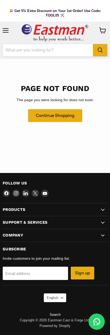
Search (55, 315)
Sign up (82, 272)
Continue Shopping (55, 115)
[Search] (100, 50)
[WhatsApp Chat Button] (97, 322)
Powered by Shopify (55, 326)
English (52, 298)
